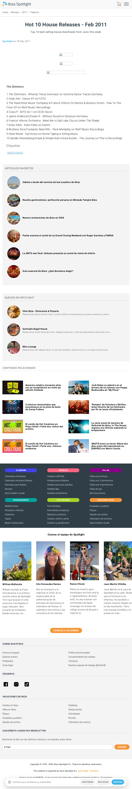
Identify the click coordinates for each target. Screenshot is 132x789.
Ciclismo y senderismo (58, 523)
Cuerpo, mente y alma (58, 518)
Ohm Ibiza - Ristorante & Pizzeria (41, 311)
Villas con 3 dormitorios (101, 480)
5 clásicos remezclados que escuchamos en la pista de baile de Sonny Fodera (43, 407)
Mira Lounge (29, 346)
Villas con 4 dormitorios (101, 484)
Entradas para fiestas (15, 484)
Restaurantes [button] (21, 500)
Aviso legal (7, 665)
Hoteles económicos (57, 493)
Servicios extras (97, 493)
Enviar (122, 747)
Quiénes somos (10, 657)
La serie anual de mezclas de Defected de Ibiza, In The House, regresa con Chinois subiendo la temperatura (109, 427)
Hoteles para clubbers (58, 480)
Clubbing (72, 705)
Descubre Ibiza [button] (106, 500)
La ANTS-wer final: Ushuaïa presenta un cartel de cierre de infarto (59, 253)
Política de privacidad (79, 652)
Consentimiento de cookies (81, 657)
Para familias (53, 506)
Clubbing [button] (21, 470)
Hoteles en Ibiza (10, 705)
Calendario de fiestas (15, 476)
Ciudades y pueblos (99, 506)
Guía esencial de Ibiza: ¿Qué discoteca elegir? (48, 271)
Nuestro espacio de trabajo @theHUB (87, 665)
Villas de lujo (96, 489)
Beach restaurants (14, 523)
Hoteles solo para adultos (60, 484)
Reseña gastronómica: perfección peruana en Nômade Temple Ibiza (60, 200)
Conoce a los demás (66, 630)
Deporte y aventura (56, 514)
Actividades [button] (63, 500)
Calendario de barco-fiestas (18, 480)
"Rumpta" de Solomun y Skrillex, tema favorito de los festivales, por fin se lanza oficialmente (108, 407)
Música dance (15, 153)
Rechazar (103, 782)
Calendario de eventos (101, 518)
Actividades (74, 713)
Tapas (8, 518)
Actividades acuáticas (58, 510)
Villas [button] (105, 470)
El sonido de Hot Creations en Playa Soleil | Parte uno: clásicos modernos (43, 446)
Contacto (73, 661)
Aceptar (118, 782)
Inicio (5, 12)
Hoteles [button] (63, 470)
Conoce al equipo (10, 652)
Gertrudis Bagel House (35, 329)
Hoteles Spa (53, 489)
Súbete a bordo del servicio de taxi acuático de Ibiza (51, 182)
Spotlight (7, 41)
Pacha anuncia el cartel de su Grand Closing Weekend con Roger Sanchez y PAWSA (68, 235)
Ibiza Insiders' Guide (15, 493)
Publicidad (7, 661)
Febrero (35, 12)
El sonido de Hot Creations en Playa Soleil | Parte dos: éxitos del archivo (44, 426)
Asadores (9, 514)
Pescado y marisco (14, 510)
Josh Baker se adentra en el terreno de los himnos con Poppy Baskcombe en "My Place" (109, 387)
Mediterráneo (11, 506)
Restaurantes (75, 709)
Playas (93, 510)
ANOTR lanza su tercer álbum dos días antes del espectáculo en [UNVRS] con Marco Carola (109, 446)
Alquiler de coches (99, 514)
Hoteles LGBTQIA (55, 476)
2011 (25, 12)
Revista (15, 12)
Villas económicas (99, 476)
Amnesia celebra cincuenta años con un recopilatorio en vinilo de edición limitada (43, 387)
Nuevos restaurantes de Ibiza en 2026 (43, 217)
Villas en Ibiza (9, 709)
